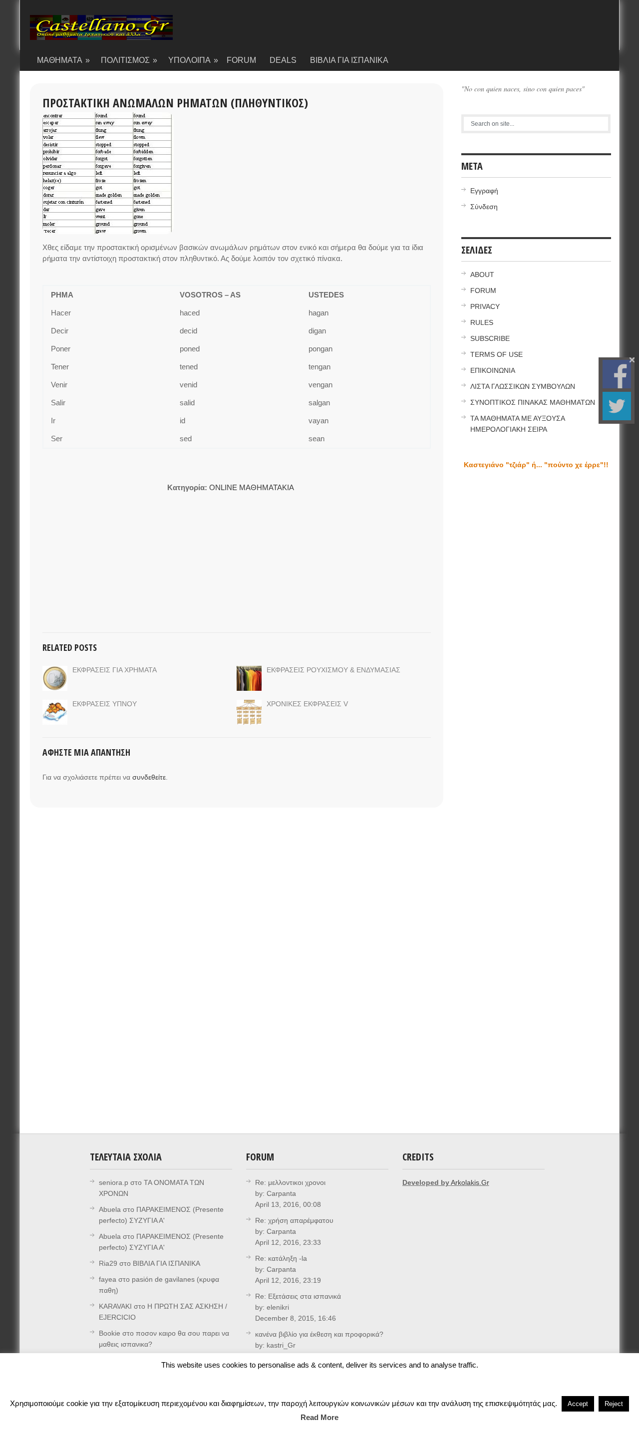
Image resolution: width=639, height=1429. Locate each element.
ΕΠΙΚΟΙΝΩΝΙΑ (492, 370)
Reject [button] (614, 1404)
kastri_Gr (281, 1345)
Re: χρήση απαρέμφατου (294, 1220)
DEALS (283, 60)
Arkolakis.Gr (470, 1182)
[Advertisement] (104, 544)
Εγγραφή (484, 191)
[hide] (632, 359)
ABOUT (482, 275)
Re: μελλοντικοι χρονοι (290, 1182)
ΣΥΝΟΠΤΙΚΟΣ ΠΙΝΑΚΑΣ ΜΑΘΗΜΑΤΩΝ (532, 402)
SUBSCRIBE (490, 338)
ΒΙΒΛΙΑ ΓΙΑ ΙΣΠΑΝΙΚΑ (349, 60)
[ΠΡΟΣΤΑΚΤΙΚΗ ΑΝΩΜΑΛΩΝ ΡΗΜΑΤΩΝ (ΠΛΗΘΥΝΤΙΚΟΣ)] (108, 173)
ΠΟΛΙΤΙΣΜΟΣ (129, 60)
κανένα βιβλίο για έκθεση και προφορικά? (319, 1334)
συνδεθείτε (149, 777)
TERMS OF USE (496, 354)
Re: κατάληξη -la (281, 1258)
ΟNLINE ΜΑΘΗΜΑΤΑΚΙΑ (251, 487)
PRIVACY (485, 306)
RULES (481, 322)
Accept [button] (578, 1404)
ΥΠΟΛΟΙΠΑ (193, 60)
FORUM (241, 60)
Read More (319, 1417)
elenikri (278, 1307)
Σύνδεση (484, 207)
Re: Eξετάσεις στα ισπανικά (298, 1296)
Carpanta (281, 1193)
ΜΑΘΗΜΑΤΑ (63, 60)
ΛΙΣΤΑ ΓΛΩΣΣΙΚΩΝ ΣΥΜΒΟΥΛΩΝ (522, 386)
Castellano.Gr (101, 32)
